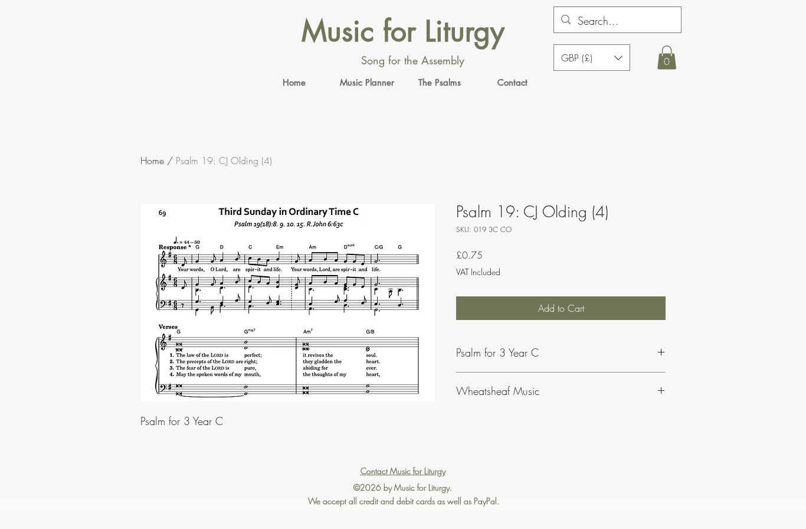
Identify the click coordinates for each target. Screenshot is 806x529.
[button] (667, 57)
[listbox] (591, 57)
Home (152, 160)
